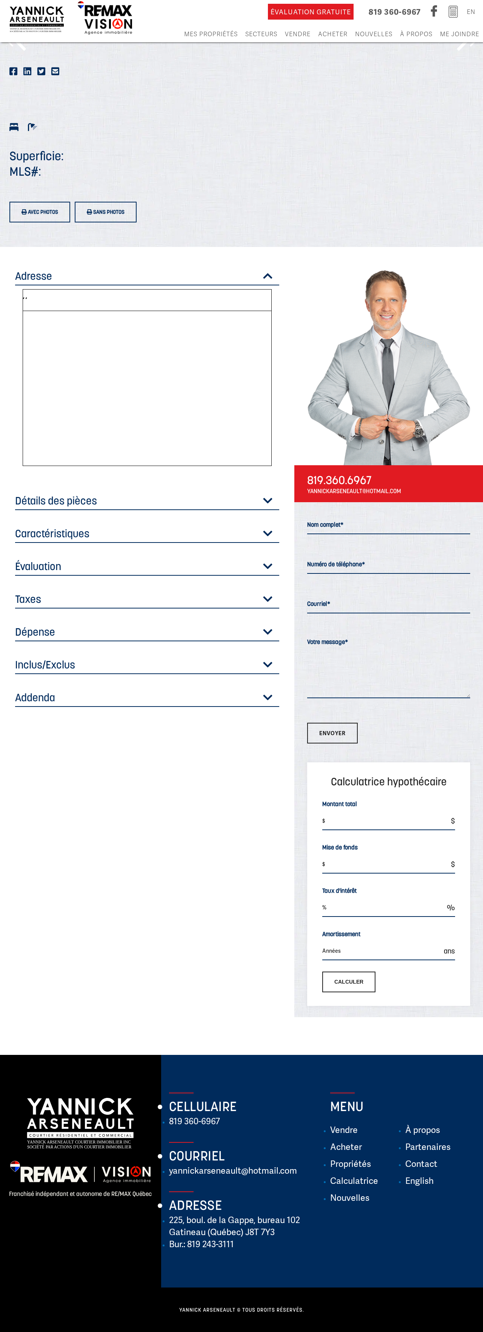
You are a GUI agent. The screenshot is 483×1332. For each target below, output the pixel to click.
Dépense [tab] (35, 632)
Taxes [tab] (28, 599)
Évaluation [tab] (38, 566)
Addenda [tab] (35, 697)
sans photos (108, 211)
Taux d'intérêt (339, 890)
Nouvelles (373, 33)
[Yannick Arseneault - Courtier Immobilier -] (37, 21)
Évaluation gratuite (311, 11)
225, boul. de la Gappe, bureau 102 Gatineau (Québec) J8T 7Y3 (234, 1226)
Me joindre (459, 33)
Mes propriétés (211, 33)
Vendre (298, 33)
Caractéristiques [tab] (52, 533)
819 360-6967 (395, 11)
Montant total (339, 804)
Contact (421, 1163)
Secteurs (261, 33)
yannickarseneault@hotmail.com (233, 1170)
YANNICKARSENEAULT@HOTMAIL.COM (354, 491)
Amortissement (341, 934)
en (471, 11)
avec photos (42, 211)
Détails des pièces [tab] (56, 500)
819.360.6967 (339, 480)
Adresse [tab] (33, 276)
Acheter (333, 33)
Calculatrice (354, 1180)
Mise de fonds (340, 847)
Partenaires (428, 1146)
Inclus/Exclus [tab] (45, 664)
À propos (416, 33)
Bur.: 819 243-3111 (201, 1244)
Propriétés (350, 1163)
